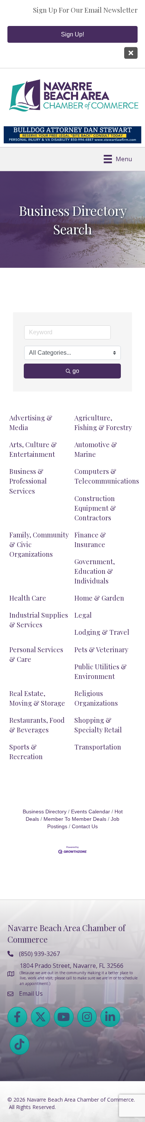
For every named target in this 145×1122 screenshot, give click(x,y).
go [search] (75, 371)
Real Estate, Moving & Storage (37, 698)
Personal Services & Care (36, 654)
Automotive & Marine (95, 449)
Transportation (97, 746)
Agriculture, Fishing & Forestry (103, 422)
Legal (83, 615)
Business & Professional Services (28, 481)
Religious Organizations (96, 698)
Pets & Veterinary (101, 649)
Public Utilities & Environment (100, 671)
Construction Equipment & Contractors (95, 508)
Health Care (27, 597)
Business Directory (45, 811)
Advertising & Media (30, 422)
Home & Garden (99, 597)
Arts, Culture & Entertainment (33, 449)
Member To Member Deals (75, 819)
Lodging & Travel (101, 632)
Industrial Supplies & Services (38, 620)
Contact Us (85, 826)
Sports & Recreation (26, 751)
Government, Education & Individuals (94, 571)
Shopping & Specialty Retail (98, 725)
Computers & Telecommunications (106, 476)
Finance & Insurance (90, 539)
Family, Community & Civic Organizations (39, 544)
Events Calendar (90, 811)
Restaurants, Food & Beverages (37, 725)
